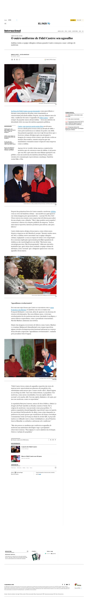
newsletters (8, 551)
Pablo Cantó (15, 54)
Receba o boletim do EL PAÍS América (21, 439)
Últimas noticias (69, 112)
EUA (82, 31)
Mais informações (14, 474)
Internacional (12, 31)
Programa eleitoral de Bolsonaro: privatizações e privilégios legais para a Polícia (74, 128)
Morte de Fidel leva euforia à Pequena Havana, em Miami (9, 148)
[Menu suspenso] (5, 23)
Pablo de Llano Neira (25, 458)
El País (22, 448)
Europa (69, 31)
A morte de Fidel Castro (16, 35)
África (66, 31)
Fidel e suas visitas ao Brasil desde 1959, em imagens (9, 137)
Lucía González (24, 54)
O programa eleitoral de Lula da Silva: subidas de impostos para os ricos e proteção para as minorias (74, 123)
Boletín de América (10, 554)
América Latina (61, 31)
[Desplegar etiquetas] (56, 468)
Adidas (53, 211)
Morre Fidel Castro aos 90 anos (31, 456)
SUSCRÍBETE (73, 20)
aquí (40, 474)
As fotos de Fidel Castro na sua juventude (25, 111)
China (80, 31)
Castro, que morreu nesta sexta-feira (30, 126)
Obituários (19, 467)
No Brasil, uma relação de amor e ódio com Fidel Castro (10, 143)
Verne (31, 467)
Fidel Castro (44, 118)
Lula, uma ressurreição (73, 119)
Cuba (27, 467)
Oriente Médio (75, 31)
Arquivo (34, 551)
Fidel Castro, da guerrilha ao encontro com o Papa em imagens (10, 131)
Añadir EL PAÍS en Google (51, 59)
